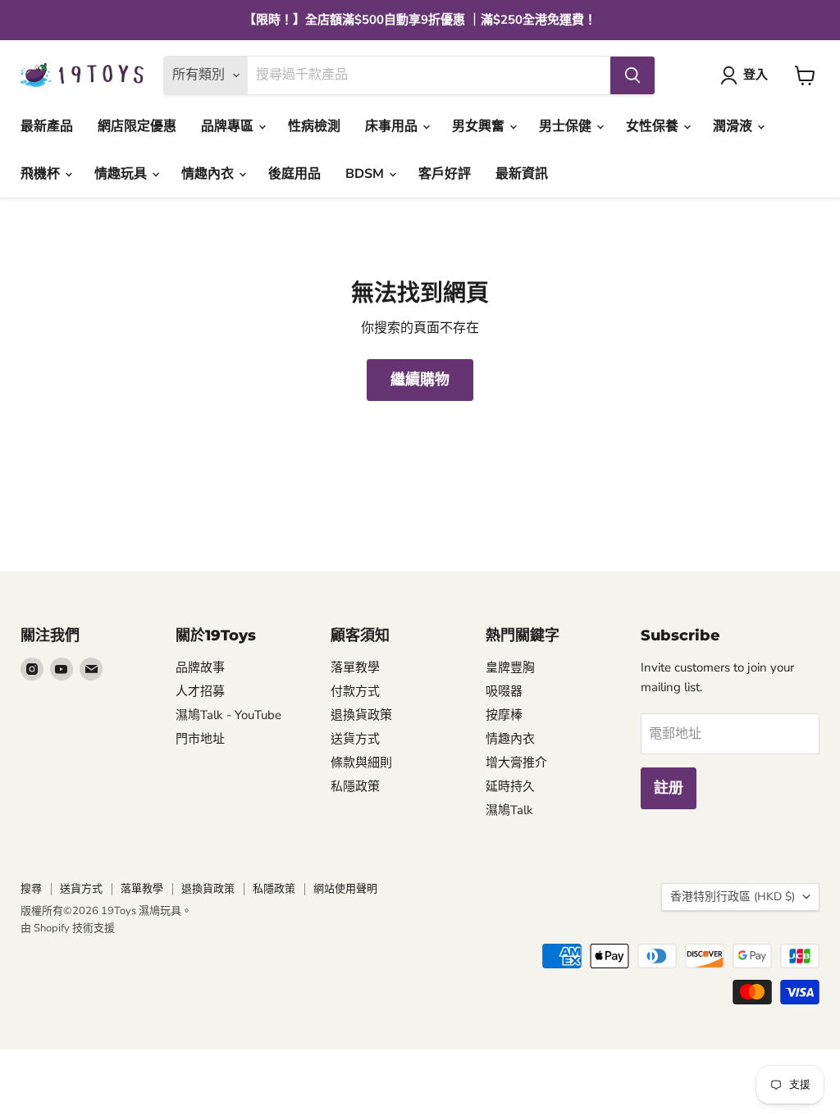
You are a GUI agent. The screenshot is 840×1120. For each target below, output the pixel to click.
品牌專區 (229, 126)
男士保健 (567, 126)
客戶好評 (444, 174)
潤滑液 (734, 126)
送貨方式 (355, 739)
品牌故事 (200, 667)
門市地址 (200, 739)
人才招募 (200, 691)
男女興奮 (480, 126)
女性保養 (654, 126)
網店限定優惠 (137, 126)
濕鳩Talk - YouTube (228, 715)
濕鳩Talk (509, 810)
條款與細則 (361, 762)
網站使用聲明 (345, 888)
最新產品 (47, 126)
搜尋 (31, 888)
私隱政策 (355, 786)
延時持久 (510, 786)
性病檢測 (314, 126)
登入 (755, 74)
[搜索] (632, 75)
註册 (668, 788)
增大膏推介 (516, 762)
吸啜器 (504, 691)
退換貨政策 (361, 715)
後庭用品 (294, 174)
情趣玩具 (122, 174)
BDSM (366, 174)
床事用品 (393, 126)
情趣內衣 (209, 174)
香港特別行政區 (732, 896)
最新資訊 (521, 174)
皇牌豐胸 (510, 667)
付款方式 (355, 691)
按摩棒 (504, 715)
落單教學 (355, 667)
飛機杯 (42, 174)
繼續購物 (420, 379)
